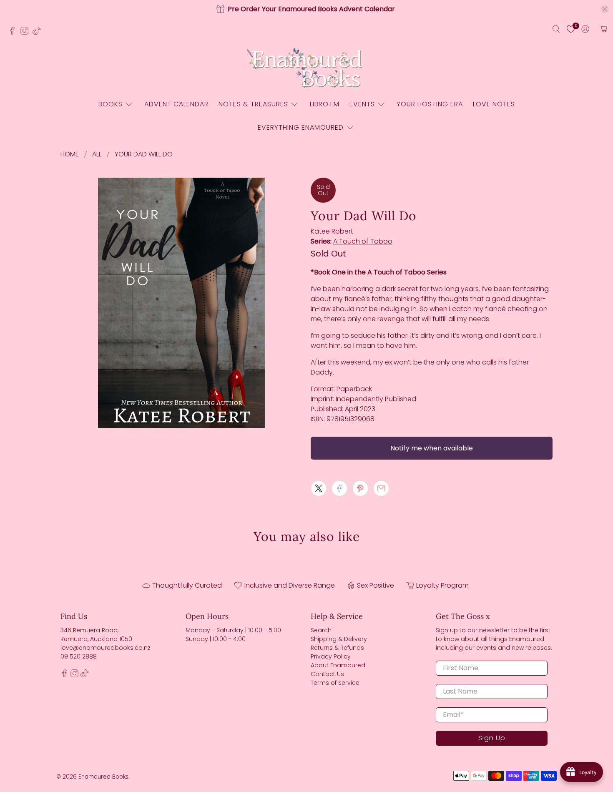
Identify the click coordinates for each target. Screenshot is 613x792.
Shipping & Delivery (339, 639)
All (96, 154)
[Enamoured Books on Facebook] (14, 33)
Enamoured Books (103, 777)
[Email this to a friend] (381, 488)
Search (321, 630)
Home (69, 154)
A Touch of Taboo (362, 241)
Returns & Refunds (337, 648)
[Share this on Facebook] (339, 488)
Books (110, 104)
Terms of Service (335, 683)
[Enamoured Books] (306, 68)
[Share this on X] (319, 488)
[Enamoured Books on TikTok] (39, 33)
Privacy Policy (331, 656)
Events (362, 104)
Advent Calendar (176, 104)
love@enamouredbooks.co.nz (105, 648)
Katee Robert (332, 231)
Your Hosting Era (430, 104)
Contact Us (327, 674)
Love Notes (494, 104)
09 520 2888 (78, 656)
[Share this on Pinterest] (360, 488)
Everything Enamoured (301, 127)
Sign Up (491, 738)
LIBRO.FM (324, 104)
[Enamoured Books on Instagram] (26, 33)
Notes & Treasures (253, 104)
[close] (604, 9)
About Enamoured (338, 665)
